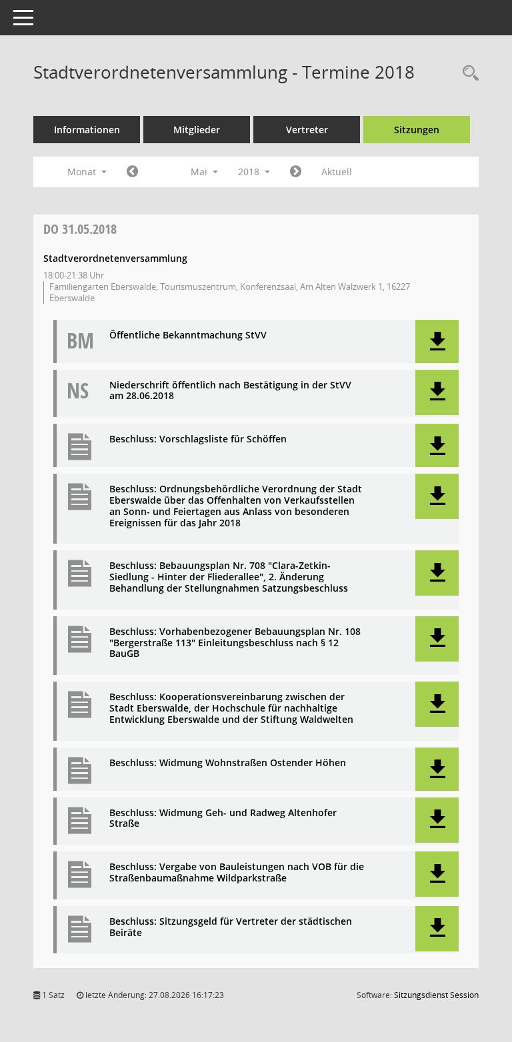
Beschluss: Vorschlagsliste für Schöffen (198, 439)
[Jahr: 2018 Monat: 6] (295, 172)
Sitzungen (416, 129)
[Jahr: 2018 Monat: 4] (132, 172)
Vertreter (307, 129)
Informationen (87, 129)
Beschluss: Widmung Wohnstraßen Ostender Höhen (227, 763)
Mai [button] (200, 171)
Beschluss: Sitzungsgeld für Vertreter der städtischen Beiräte (230, 927)
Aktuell (336, 171)
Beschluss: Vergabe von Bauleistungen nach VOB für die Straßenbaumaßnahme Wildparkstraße (236, 872)
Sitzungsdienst (436, 995)
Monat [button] (83, 171)
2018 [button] (250, 171)
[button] (437, 341)
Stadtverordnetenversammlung (115, 258)
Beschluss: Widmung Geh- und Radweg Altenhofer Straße (223, 818)
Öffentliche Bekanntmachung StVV (188, 335)
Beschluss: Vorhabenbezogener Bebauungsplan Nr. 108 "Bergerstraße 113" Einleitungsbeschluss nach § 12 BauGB (235, 643)
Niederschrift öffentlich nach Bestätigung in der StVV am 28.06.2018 (230, 391)
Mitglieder (196, 129)
